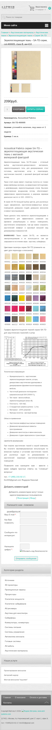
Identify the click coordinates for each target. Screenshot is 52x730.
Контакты (7, 703)
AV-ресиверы (11, 608)
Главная (7, 697)
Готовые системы (13, 641)
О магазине (20, 697)
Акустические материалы (16, 651)
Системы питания (13, 627)
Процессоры (10, 594)
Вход (32, 498)
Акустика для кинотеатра (16, 613)
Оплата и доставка (38, 697)
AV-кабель (9, 646)
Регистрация (23, 498)
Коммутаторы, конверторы (17, 622)
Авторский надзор (11, 675)
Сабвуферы (10, 618)
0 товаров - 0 (41, 8)
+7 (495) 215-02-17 (16, 477)
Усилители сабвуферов (15, 604)
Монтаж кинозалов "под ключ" (15, 680)
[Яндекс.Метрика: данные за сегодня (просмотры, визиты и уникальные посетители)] (29, 711)
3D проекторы (11, 585)
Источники (9, 580)
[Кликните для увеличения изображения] (26, 65)
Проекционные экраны (15, 590)
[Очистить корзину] (49, 8)
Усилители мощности (14, 599)
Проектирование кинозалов (15, 671)
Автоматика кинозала (14, 636)
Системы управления (14, 632)
